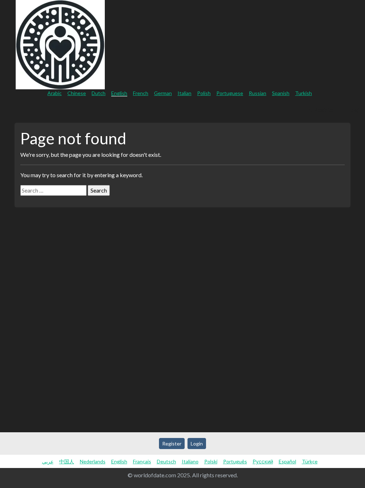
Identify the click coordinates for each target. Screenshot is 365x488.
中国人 (66, 461)
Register (324, 109)
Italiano (190, 461)
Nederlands (93, 461)
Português (235, 461)
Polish (204, 93)
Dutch (99, 93)
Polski (210, 461)
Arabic (54, 93)
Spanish (280, 93)
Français (142, 461)
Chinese (76, 93)
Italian (184, 93)
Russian (257, 93)
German (163, 93)
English (119, 93)
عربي (47, 461)
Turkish (303, 93)
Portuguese (229, 93)
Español (287, 461)
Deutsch (166, 461)
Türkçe (310, 461)
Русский (263, 461)
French (140, 93)
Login (355, 109)
